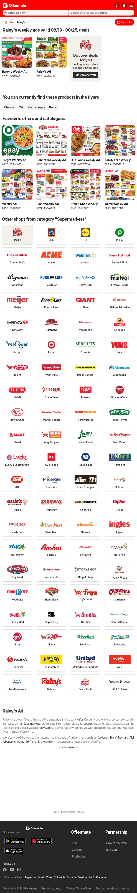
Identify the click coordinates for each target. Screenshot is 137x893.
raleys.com (45, 727)
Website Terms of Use (78, 888)
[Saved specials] (117, 5)
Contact (77, 849)
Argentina (30, 877)
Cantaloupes (36, 107)
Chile (49, 877)
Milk (21, 107)
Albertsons (9, 741)
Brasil (41, 877)
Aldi (131, 737)
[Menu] (131, 5)
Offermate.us (30, 888)
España (71, 877)
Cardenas (103, 737)
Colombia (59, 877)
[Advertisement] (68, 776)
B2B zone (112, 849)
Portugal (101, 877)
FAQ (74, 843)
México (82, 877)
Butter (53, 107)
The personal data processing (112, 888)
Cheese (9, 107)
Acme (20, 741)
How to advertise (116, 843)
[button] (124, 5)
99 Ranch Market (36, 741)
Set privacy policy (51, 888)
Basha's (123, 737)
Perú (91, 877)
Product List (79, 856)
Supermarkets (31, 723)
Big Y (113, 737)
